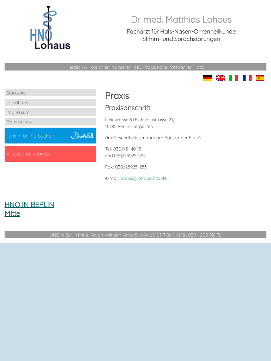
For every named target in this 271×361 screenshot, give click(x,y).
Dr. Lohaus (17, 102)
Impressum (18, 112)
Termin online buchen (30, 136)
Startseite (16, 93)
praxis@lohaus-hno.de (143, 178)
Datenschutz (19, 121)
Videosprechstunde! (28, 154)
